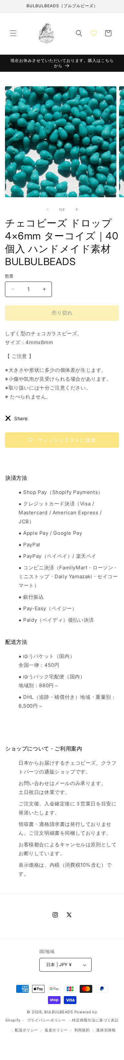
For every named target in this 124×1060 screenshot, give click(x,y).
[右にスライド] (76, 209)
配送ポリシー (26, 1030)
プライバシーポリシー (46, 1020)
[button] (13, 33)
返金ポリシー (56, 1030)
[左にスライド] (47, 209)
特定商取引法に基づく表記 (95, 1020)
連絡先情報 (106, 1030)
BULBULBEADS (58, 1012)
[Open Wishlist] (93, 33)
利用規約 (82, 1030)
